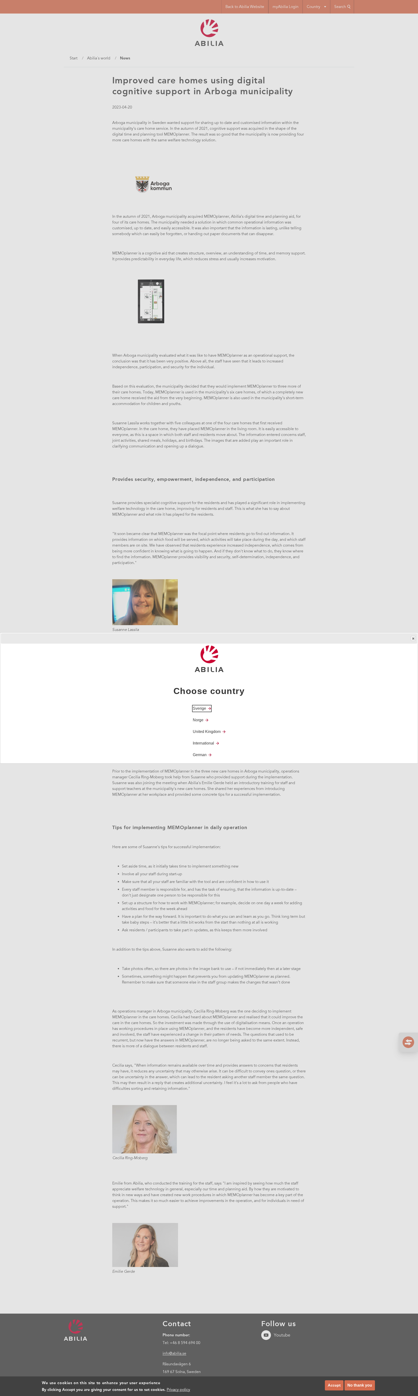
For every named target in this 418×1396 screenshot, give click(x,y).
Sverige (199, 708)
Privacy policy (178, 1390)
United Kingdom (207, 732)
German (200, 755)
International (203, 743)
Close (413, 638)
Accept (334, 1385)
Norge (198, 720)
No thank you (359, 1385)
